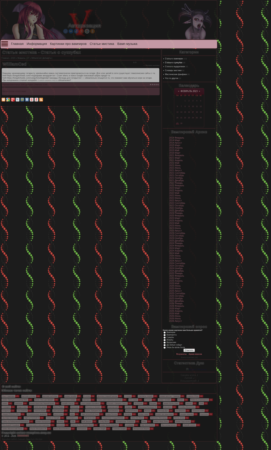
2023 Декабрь (176, 240)
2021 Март (174, 158)
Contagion (6, 407)
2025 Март (174, 278)
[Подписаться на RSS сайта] (41, 100)
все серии (133, 400)
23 (189, 118)
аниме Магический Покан (12, 429)
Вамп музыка (127, 44)
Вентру (147, 411)
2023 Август (175, 230)
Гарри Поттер (111, 414)
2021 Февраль (176, 155)
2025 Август (175, 291)
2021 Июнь (175, 165)
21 (181, 118)
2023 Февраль (176, 215)
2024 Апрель (176, 250)
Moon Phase (58, 407)
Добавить (47, 58)
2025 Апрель (176, 281)
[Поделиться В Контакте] (27, 100)
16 (189, 112)
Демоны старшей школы (107, 396)
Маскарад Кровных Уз (147, 407)
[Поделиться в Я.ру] (36, 100)
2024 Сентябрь (177, 263)
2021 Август (175, 170)
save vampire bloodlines (90, 403)
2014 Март (174, 140)
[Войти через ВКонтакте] (71, 31)
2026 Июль (175, 318)
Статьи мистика (102, 44)
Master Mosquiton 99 (38, 429)
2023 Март (174, 218)
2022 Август (175, 200)
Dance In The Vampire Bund (82, 425)
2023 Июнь (175, 225)
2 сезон (87, 396)
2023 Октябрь (176, 235)
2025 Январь (176, 273)
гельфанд (129, 425)
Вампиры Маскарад (159, 418)
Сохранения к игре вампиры (38, 425)
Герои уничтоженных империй (110, 400)
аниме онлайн (70, 396)
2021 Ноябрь (176, 178)
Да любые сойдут (174, 345)
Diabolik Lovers (189, 425)
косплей (60, 425)
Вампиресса (72, 418)
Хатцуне (128, 414)
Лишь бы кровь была (176, 347)
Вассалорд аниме (169, 425)
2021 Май (174, 163)
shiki (72, 421)
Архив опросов (195, 354)
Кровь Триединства (93, 411)
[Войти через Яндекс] (81, 31)
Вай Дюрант (87, 421)
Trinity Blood (104, 421)
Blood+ (180, 400)
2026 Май (174, 313)
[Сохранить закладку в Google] (8, 100)
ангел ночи (58, 414)
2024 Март (174, 248)
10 (193, 106)
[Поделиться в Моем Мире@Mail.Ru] (22, 100)
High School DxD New (90, 414)
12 (201, 106)
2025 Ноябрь (176, 298)
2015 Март (174, 145)
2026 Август (175, 321)
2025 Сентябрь (177, 293)
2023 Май (174, 223)
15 (185, 112)
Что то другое (171, 78)
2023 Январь (176, 213)
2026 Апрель (176, 311)
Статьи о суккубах (173, 62)
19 (201, 112)
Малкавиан (82, 429)
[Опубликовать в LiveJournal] (17, 100)
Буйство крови (40, 407)
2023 (13, 58)
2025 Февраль (176, 276)
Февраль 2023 (189, 91)
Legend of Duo (192, 396)
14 (181, 112)
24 (193, 118)
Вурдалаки (171, 342)
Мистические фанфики (176, 74)
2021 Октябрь (176, 175)
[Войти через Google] (87, 31)
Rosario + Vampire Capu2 (117, 403)
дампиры (18, 403)
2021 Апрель (176, 160)
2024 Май (174, 253)
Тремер (60, 421)
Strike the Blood (137, 418)
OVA (201, 403)
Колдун (128, 407)
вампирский (113, 407)
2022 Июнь (175, 195)
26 (201, 118)
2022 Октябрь (176, 205)
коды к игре (22, 407)
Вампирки (171, 332)
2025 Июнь (175, 286)
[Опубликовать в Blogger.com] (3, 100)
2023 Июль (175, 228)
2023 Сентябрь (177, 233)
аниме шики (143, 414)
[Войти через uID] (65, 31)
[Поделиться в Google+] (13, 100)
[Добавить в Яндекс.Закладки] (32, 100)
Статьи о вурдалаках (175, 66)
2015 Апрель (176, 148)
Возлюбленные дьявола (36, 414)
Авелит (189, 403)
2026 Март (174, 308)
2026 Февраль (176, 306)
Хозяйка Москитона (187, 407)
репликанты (113, 411)
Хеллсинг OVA (198, 411)
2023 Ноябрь (176, 238)
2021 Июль (175, 168)
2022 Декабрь (176, 210)
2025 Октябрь (176, 296)
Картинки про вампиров (68, 44)
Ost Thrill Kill (22, 411)
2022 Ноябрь (176, 208)
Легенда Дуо (163, 411)
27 (28, 58)
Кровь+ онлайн (164, 400)
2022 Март (174, 188)
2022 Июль (175, 198)
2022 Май (174, 193)
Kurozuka (204, 414)
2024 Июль (175, 258)
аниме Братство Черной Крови (42, 403)
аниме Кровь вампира (109, 425)
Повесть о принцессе (199, 400)
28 (181, 123)
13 (177, 112)
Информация (37, 44)
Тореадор (74, 411)
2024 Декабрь (176, 271)
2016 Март (174, 153)
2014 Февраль (176, 138)
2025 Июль (175, 288)
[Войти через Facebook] (76, 31)
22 (185, 118)
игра (72, 414)
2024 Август (175, 261)
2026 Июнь (175, 316)
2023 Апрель (176, 220)
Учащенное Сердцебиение (113, 418)
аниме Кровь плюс (171, 403)
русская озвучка (28, 396)
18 (197, 112)
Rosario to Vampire (93, 407)
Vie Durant (138, 403)
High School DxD (147, 425)
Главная (17, 44)
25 (197, 118)
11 (197, 106)
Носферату (180, 411)
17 (193, 112)
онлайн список (68, 403)
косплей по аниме (68, 400)
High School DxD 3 (31, 418)
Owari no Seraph (53, 418)
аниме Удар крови (183, 421)
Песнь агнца (179, 418)
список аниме (40, 411)
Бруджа (153, 403)
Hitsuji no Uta (90, 418)
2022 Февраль (176, 185)
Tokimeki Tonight (119, 429)
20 (177, 118)
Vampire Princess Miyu (11, 414)
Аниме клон (23, 438)
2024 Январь (176, 243)
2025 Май (174, 283)
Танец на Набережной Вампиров (15, 421)
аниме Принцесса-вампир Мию (14, 400)
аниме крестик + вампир (170, 396)
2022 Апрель (176, 190)
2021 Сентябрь (177, 173)
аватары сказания (9, 418)
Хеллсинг (74, 407)
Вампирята (172, 335)
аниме (4, 403)
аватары (86, 400)
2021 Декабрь (176, 180)
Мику (144, 421)
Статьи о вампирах (174, 58)
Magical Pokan (131, 411)
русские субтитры (50, 396)
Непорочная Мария (141, 429)
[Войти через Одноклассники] (92, 31)
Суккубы (170, 337)
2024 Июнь (175, 255)
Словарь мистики (173, 70)
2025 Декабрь (176, 301)
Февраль (21, 58)
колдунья (6, 411)
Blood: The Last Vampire (44, 400)
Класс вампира (8, 396)
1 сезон (128, 396)
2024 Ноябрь (176, 268)
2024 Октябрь (176, 266)
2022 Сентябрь (177, 203)
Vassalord (167, 407)
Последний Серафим (10, 425)
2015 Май (174, 150)
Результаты (181, 354)
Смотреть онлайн (145, 396)
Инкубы (170, 340)
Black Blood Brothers (62, 429)
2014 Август (175, 143)
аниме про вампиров (164, 414)
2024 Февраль (176, 245)
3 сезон (148, 400)
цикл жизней (58, 411)
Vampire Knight (99, 429)
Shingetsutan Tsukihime (125, 421)
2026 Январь (176, 303)
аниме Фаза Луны (161, 421)
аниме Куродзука (43, 421)
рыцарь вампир (186, 414)
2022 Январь (176, 183)
